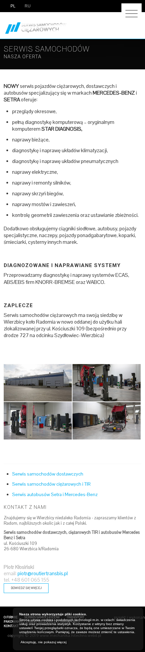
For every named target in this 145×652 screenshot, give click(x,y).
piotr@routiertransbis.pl (43, 573)
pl (12, 6)
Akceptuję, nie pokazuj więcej (43, 642)
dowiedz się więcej (26, 588)
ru (27, 6)
